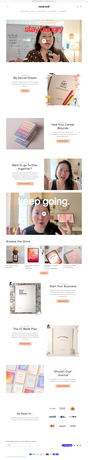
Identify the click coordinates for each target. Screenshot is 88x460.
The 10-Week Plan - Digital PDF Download (51, 266)
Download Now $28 (63, 386)
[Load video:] (44, 41)
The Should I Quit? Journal (69, 265)
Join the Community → (25, 183)
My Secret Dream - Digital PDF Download (32, 266)
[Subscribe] (29, 445)
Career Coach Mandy (14, 456)
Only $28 (25, 90)
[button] (7, 6)
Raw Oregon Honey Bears (12, 265)
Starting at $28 (63, 301)
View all (44, 273)
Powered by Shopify (22, 456)
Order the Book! (62, 141)
